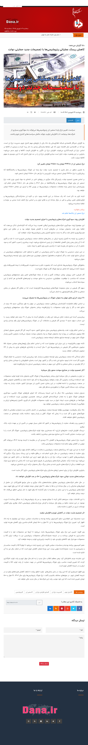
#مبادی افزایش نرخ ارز (42, 592)
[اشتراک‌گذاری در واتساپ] (67, 608)
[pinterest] (41, 721)
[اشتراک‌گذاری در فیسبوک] (79, 608)
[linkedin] (47, 721)
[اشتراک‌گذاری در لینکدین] (50, 608)
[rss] (34, 721)
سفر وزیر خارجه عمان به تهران (50, 34)
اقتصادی (70, 120)
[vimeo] (28, 721)
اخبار (78, 120)
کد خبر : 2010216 (46, 112)
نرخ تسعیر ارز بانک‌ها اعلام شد (73, 213)
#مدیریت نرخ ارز (57, 592)
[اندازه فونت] (30, 112)
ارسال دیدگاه (44, 663)
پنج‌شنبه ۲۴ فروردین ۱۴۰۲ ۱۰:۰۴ (71, 112)
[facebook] (59, 721)
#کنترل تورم (68, 592)
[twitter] (53, 721)
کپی (39, 602)
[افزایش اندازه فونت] (34, 112)
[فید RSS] (56, 608)
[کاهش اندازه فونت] (26, 112)
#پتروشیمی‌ (19, 592)
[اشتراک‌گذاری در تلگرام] (62, 608)
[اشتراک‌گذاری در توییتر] (73, 608)
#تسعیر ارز (29, 592)
